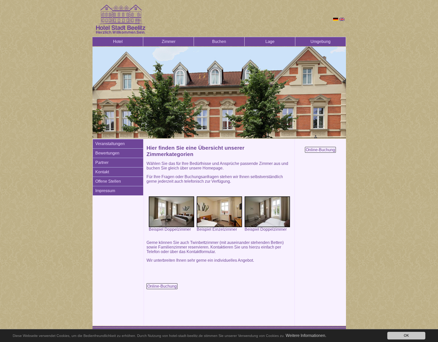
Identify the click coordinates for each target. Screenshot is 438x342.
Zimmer (168, 41)
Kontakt (102, 172)
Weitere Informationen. (306, 335)
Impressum (105, 191)
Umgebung (321, 41)
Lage (270, 41)
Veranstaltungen (110, 144)
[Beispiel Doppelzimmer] (171, 211)
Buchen (219, 41)
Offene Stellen (108, 181)
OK (406, 335)
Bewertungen (107, 153)
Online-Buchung (162, 286)
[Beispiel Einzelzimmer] (219, 211)
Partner (101, 162)
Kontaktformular (201, 252)
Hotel (118, 41)
